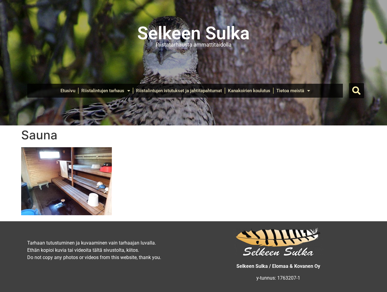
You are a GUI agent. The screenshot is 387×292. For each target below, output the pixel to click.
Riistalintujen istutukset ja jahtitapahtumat (179, 90)
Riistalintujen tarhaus (102, 90)
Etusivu (67, 90)
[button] (356, 90)
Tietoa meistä (290, 90)
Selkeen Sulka (193, 33)
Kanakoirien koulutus (249, 90)
